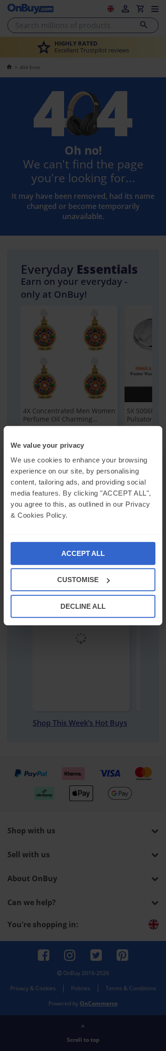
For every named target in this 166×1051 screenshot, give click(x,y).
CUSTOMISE (78, 579)
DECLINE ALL (83, 606)
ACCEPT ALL (83, 553)
